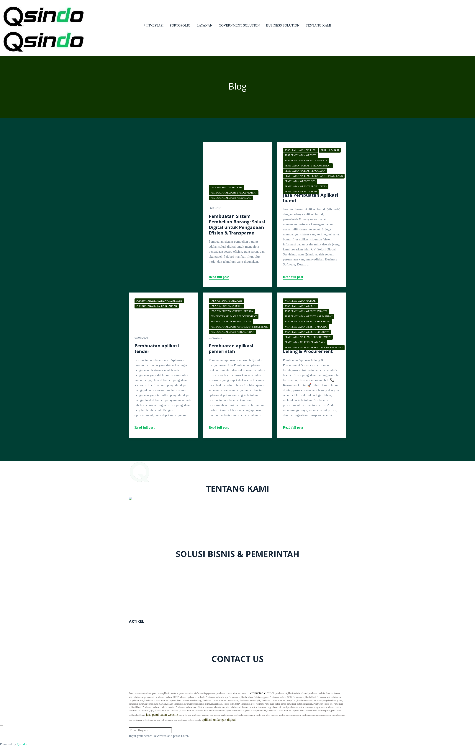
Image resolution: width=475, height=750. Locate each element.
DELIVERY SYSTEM (144, 569)
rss (189, 669)
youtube (178, 669)
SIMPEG (135, 603)
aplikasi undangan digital (219, 719)
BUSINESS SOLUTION (282, 25)
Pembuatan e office (261, 693)
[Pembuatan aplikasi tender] (163, 311)
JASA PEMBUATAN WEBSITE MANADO (306, 326)
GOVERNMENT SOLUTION (239, 25)
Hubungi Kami (297, 688)
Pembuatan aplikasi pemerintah (231, 348)
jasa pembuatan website (162, 714)
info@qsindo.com (144, 546)
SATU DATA (138, 598)
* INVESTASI (153, 25)
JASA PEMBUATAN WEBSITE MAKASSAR (307, 321)
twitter (150, 669)
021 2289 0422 (142, 541)
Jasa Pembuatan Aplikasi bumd (310, 198)
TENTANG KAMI (318, 25)
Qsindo (22, 744)
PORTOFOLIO (180, 25)
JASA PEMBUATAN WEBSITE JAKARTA (306, 160)
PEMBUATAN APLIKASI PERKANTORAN (232, 332)
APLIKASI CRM (141, 574)
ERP (132, 585)
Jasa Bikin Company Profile (148, 628)
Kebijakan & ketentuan (330, 688)
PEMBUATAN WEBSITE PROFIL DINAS (306, 186)
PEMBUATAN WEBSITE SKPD (301, 191)
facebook (138, 669)
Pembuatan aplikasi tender (157, 348)
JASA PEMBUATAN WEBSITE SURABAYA (307, 332)
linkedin (198, 669)
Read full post (219, 277)
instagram (164, 669)
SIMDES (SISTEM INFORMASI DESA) (157, 613)
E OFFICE (136, 593)
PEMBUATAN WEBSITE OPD (300, 181)
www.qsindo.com (141, 536)
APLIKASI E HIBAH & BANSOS (152, 608)
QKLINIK (136, 564)
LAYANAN (204, 25)
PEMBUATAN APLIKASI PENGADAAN (231, 197)
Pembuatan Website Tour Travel (150, 643)
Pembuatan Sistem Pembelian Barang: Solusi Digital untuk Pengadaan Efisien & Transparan (237, 224)
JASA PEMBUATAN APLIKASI (226, 187)
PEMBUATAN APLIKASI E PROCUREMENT (234, 192)
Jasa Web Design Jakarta (145, 648)
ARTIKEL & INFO (329, 150)
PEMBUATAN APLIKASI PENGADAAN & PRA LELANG (314, 176)
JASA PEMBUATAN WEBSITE (300, 155)
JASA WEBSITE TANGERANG (151, 638)
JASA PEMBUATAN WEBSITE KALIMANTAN (308, 316)
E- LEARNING (139, 580)
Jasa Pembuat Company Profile (150, 633)
